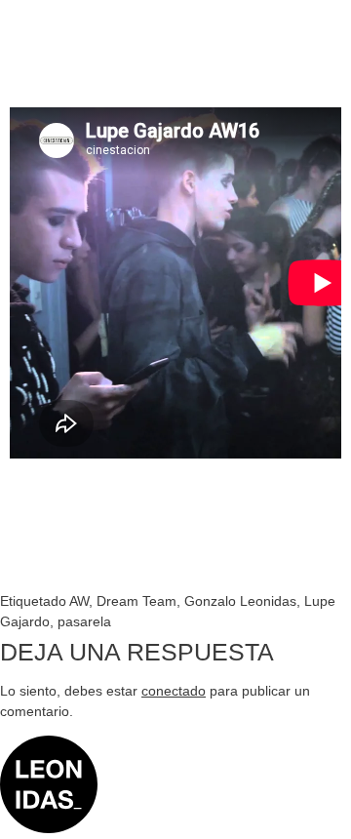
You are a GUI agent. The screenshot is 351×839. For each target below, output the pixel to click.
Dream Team (136, 601)
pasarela (84, 621)
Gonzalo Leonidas (240, 601)
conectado (173, 691)
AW (79, 601)
